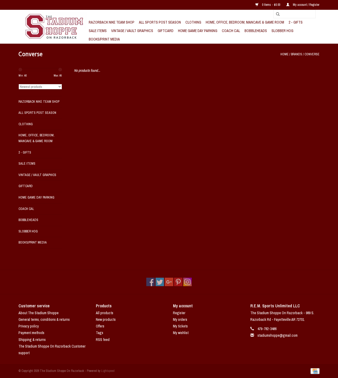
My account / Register (306, 5)
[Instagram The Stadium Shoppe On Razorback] (187, 282)
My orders (180, 319)
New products (106, 319)
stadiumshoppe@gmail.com (277, 335)
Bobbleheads (256, 30)
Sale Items (98, 30)
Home (284, 54)
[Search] (276, 14)
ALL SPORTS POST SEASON (160, 22)
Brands (296, 54)
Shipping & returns (32, 339)
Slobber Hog (282, 30)
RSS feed (103, 339)
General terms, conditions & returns (44, 319)
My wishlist (181, 332)
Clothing (193, 22)
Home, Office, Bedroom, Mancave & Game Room (245, 22)
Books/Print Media (104, 39)
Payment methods (31, 332)
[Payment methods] (314, 371)
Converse (312, 54)
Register (179, 312)
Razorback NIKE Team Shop (111, 22)
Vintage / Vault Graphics (132, 30)
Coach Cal (231, 30)
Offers (100, 326)
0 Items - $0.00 (271, 5)
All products (104, 312)
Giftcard (165, 30)
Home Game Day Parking (197, 30)
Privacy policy (28, 326)
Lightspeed (108, 371)
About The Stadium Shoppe (38, 312)
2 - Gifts (296, 22)
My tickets (180, 326)
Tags (99, 332)
